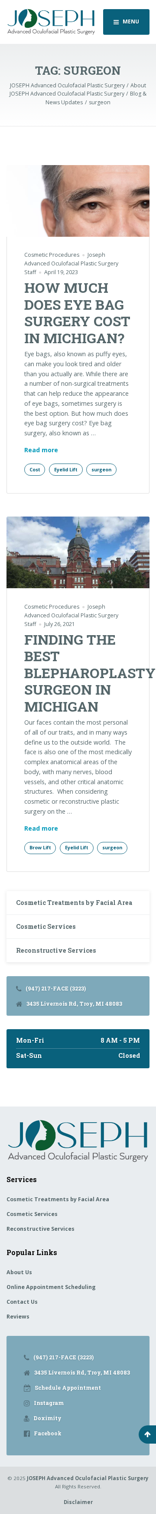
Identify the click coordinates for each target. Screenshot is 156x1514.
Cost (34, 470)
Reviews (17, 1316)
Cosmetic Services (46, 926)
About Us (19, 1272)
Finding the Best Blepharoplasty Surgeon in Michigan (90, 673)
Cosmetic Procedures (51, 254)
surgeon (101, 470)
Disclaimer (78, 1502)
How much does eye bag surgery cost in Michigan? (77, 312)
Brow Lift (40, 848)
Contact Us (22, 1301)
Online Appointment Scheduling (51, 1287)
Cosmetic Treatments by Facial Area (74, 902)
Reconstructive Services (56, 950)
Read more (41, 449)
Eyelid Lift (66, 470)
